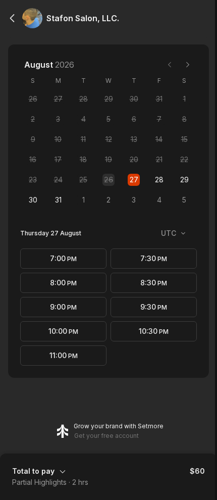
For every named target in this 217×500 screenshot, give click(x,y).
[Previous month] (169, 65)
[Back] (12, 18)
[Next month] (188, 65)
